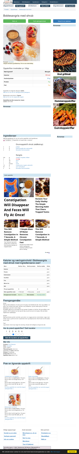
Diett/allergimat (25, 2)
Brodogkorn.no (46, 433)
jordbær (18, 147)
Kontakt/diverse (53, 2)
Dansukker (11, 62)
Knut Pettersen (12, 344)
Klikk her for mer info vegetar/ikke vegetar (13, 97)
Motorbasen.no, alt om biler (29, 434)
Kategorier (44, 2)
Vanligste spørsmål (10, 436)
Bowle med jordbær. (33, 376)
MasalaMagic (45, 436)
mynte (17, 163)
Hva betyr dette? (41, 294)
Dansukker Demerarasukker (23, 150)
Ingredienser (35, 2)
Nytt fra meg (26, 438)
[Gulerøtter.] (64, 116)
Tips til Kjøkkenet (28, 444)
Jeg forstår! (72, 452)
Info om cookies (9, 439)
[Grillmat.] (64, 63)
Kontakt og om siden (10, 433)
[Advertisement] (27, 119)
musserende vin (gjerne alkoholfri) (24, 165)
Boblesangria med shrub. (11, 407)
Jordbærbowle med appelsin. (12, 376)
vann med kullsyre (20, 166)
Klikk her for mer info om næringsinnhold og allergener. (16, 92)
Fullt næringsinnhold (39, 21)
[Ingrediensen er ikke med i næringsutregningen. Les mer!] (19, 159)
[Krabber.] (64, 89)
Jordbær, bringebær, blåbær (22, 157)
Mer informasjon (55, 452)
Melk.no (43, 439)
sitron (17, 160)
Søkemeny (16, 2)
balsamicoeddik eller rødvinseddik (24, 148)
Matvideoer (26, 441)
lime (17, 162)
